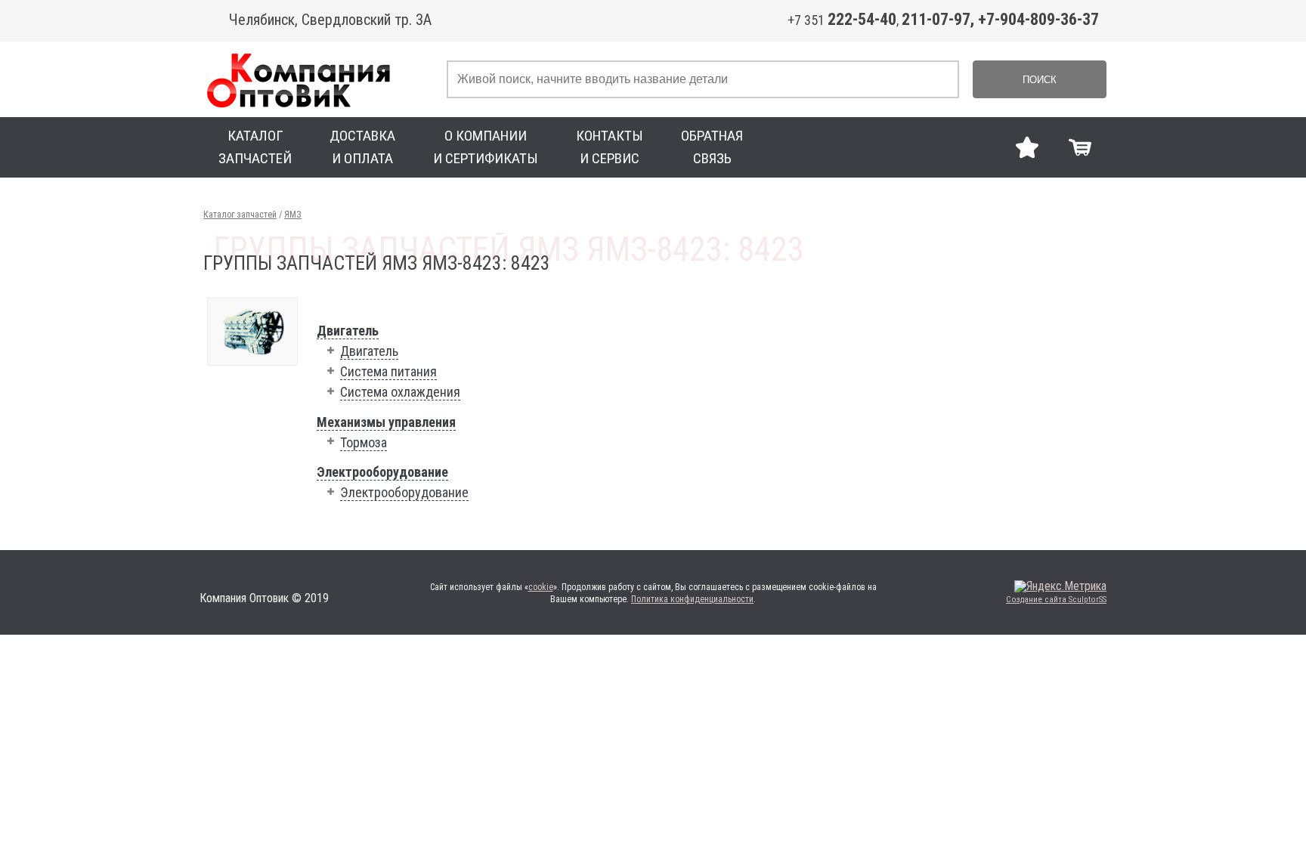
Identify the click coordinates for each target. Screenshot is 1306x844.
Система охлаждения (400, 392)
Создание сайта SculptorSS (1056, 599)
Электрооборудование (382, 472)
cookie (540, 587)
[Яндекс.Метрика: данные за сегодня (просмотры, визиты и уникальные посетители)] (1060, 586)
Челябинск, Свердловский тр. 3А (330, 20)
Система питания (388, 371)
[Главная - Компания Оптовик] (319, 79)
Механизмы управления (386, 422)
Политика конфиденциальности (692, 599)
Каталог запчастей (240, 214)
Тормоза (363, 442)
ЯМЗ (293, 214)
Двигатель (348, 331)
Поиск (1040, 79)
